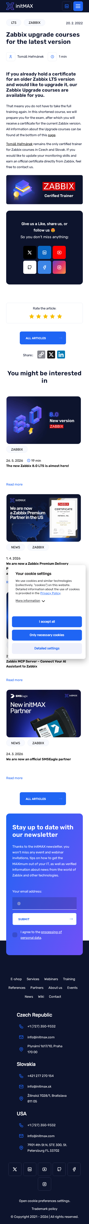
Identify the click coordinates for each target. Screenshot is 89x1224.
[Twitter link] (29, 252)
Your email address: (27, 891)
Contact (55, 996)
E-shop (16, 979)
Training (69, 979)
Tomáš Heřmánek (19, 144)
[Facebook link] (44, 267)
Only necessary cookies (47, 635)
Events (72, 988)
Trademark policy (44, 1209)
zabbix (34, 23)
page (51, 135)
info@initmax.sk (39, 1086)
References (16, 988)
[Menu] (78, 6)
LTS (13, 23)
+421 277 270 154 (40, 1076)
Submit (23, 919)
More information (28, 601)
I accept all (47, 622)
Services (33, 979)
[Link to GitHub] (29, 267)
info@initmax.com (41, 1037)
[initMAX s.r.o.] (19, 6)
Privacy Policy (50, 593)
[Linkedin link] (67, 6)
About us (55, 988)
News (29, 996)
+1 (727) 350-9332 (41, 1026)
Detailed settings (47, 648)
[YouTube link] (59, 252)
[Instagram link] (59, 267)
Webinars (51, 979)
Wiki (41, 996)
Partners (37, 988)
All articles (36, 338)
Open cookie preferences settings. (44, 1201)
